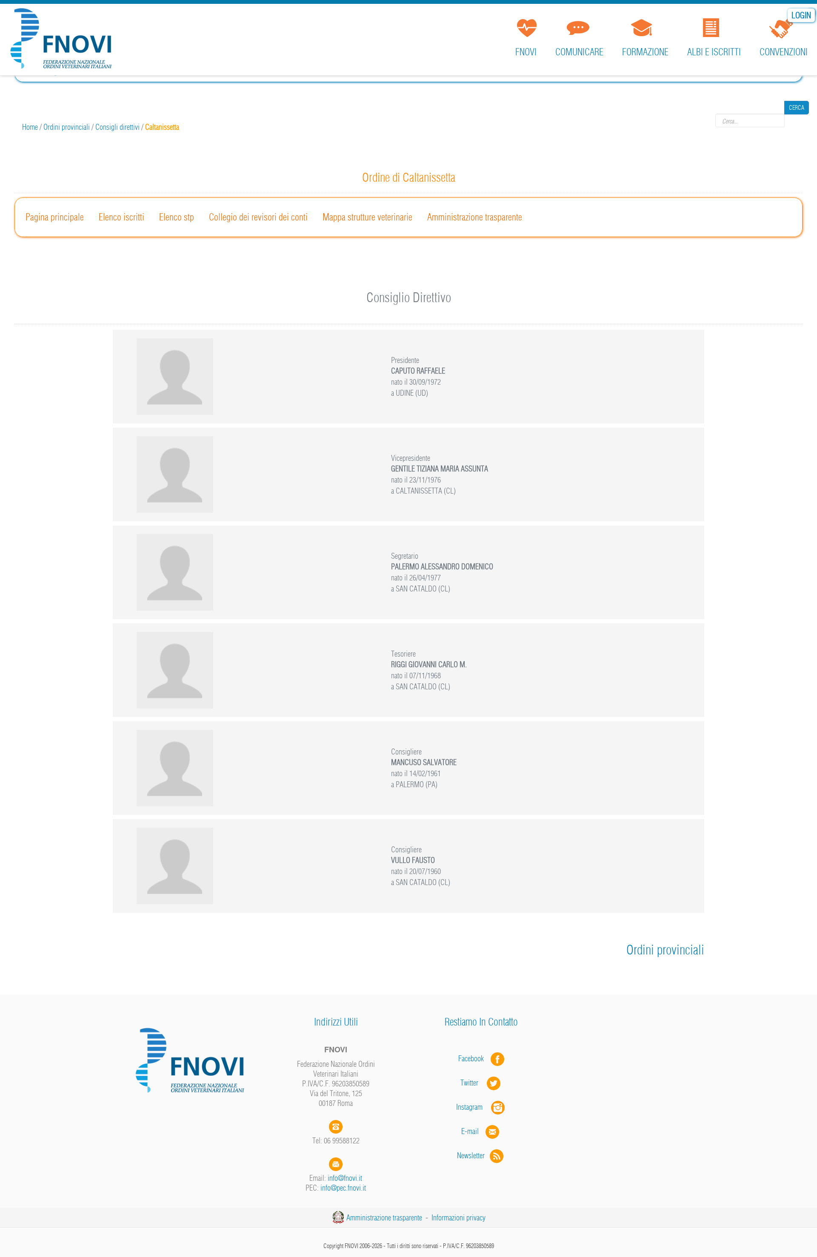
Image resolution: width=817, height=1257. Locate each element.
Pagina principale (55, 217)
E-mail (470, 1131)
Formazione (645, 52)
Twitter (473, 1083)
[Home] (64, 40)
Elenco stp (176, 217)
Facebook (474, 1058)
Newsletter (473, 1155)
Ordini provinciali (66, 127)
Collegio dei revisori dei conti (258, 217)
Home (30, 127)
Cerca (796, 120)
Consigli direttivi (117, 127)
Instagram (473, 1107)
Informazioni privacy (458, 1218)
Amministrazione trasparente (474, 217)
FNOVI (526, 52)
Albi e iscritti (714, 52)
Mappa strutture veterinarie (367, 217)
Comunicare (579, 52)
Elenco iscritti (121, 217)
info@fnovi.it (345, 1178)
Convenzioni (784, 52)
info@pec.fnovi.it (343, 1188)
